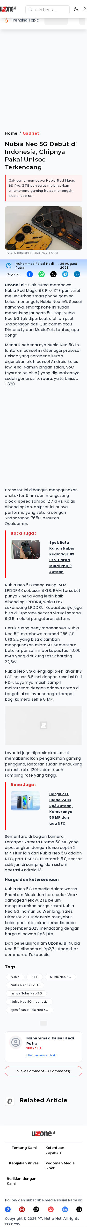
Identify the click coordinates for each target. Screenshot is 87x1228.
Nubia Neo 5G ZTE (25, 985)
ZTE (34, 977)
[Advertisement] (43, 83)
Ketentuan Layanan (54, 1150)
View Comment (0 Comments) (43, 1071)
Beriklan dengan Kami (21, 1181)
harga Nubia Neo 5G (26, 993)
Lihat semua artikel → (42, 1055)
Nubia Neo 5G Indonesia (29, 1001)
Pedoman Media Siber (60, 1165)
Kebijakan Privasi (24, 1163)
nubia (15, 977)
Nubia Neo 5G (60, 977)
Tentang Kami (24, 1148)
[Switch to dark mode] (75, 9)
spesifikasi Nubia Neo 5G (29, 1010)
